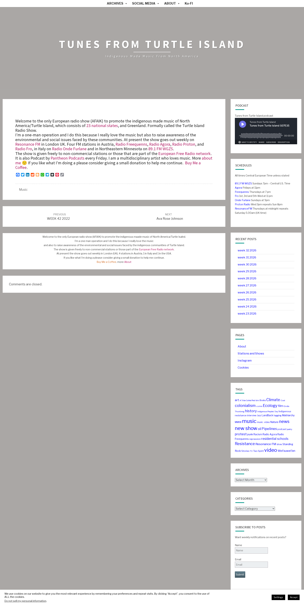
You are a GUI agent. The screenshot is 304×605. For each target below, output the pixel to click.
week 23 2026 (247, 313)
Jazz (259, 415)
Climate (273, 400)
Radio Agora (159, 144)
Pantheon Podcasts (67, 158)
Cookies (243, 367)
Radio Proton (183, 144)
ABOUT (170, 3)
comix (259, 406)
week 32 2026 (247, 250)
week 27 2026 (247, 285)
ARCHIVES (115, 3)
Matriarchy (288, 415)
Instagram (245, 360)
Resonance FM (27, 144)
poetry (289, 429)
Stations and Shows (251, 353)
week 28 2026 (247, 278)
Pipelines (269, 429)
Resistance (245, 443)
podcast (281, 429)
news (284, 421)
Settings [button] (278, 597)
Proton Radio (242, 204)
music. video (263, 422)
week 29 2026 (247, 271)
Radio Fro (23, 148)
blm (257, 400)
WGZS (248, 183)
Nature (274, 422)
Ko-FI (189, 3)
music (23, 189)
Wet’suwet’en (286, 450)
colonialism (245, 405)
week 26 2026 (247, 292)
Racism (258, 434)
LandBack (267, 415)
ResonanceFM (243, 208)
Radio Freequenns (131, 144)
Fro (237, 195)
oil (259, 429)
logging (277, 415)
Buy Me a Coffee (106, 261)
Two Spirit (258, 451)
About (127, 261)
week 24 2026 (247, 306)
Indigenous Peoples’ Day (267, 411)
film (280, 406)
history (251, 411)
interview (251, 415)
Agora (238, 187)
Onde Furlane (243, 200)
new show (246, 428)
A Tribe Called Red (247, 400)
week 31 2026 (247, 257)
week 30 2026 (247, 264)
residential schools (274, 439)
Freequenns (242, 191)
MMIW (238, 422)
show (279, 444)
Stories (245, 450)
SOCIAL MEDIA (143, 3)
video (270, 450)
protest (241, 434)
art (237, 400)
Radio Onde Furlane (69, 148)
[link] (160, 148)
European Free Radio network (184, 153)
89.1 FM (239, 183)
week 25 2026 (247, 299)
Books (263, 400)
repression (255, 439)
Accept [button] (293, 597)
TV (251, 451)
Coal (283, 400)
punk (250, 434)
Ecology (270, 405)
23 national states (102, 125)
